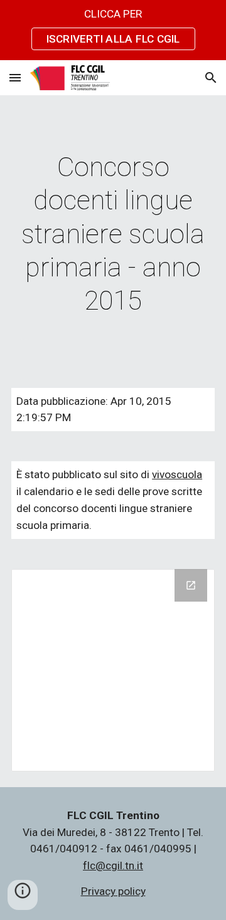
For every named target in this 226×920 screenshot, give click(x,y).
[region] (113, 30)
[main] (113, 234)
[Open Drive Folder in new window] (191, 585)
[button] (15, 77)
